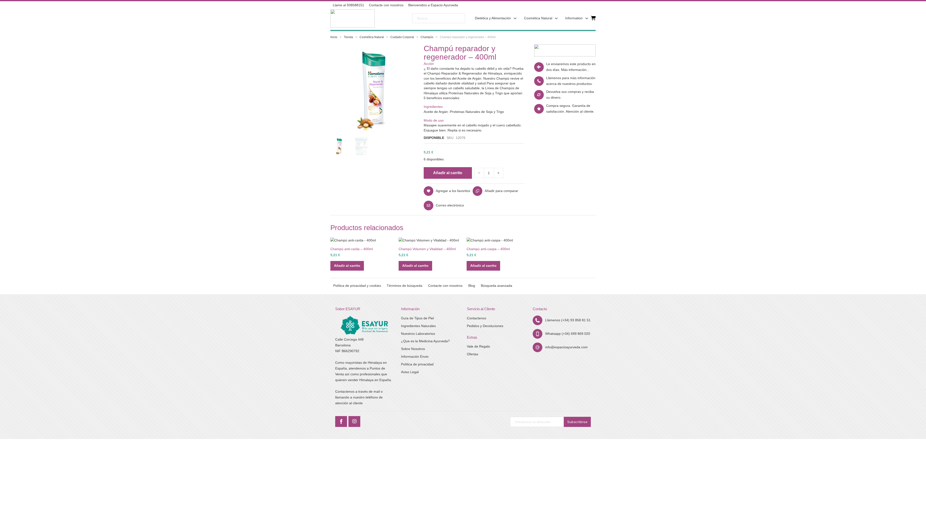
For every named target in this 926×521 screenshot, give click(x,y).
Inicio (333, 37)
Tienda (348, 37)
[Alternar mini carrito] (593, 18)
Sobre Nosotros (413, 349)
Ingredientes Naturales (418, 326)
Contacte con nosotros (445, 286)
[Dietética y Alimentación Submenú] (515, 18)
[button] (407, 56)
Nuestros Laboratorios (418, 334)
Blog (471, 286)
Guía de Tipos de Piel (417, 318)
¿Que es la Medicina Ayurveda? (425, 341)
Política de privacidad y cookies (357, 286)
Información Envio (415, 356)
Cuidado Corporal (402, 37)
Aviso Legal (410, 372)
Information (574, 18)
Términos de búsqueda (404, 286)
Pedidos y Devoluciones (485, 326)
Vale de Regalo (478, 346)
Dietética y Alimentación (493, 18)
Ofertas (472, 354)
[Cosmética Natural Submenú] (556, 18)
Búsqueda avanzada (496, 286)
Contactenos (476, 318)
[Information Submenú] (586, 18)
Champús (427, 37)
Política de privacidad (417, 364)
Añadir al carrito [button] (347, 265)
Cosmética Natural (538, 18)
